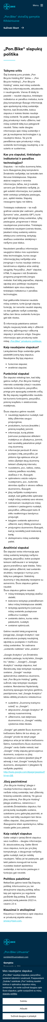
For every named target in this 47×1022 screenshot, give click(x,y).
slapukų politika (10, 994)
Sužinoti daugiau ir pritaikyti (23, 1016)
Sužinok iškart (11, 28)
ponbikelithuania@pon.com (16, 956)
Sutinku (23, 1001)
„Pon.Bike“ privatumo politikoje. (26, 341)
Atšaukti (23, 1009)
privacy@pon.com (13, 920)
